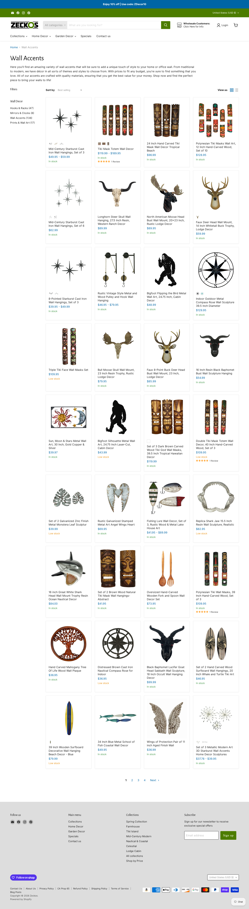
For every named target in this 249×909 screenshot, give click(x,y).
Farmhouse (133, 826)
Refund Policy (80, 888)
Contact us (103, 36)
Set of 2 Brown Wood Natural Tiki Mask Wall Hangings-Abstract (117, 595)
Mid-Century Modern (138, 836)
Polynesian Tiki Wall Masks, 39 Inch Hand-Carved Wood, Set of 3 (215, 595)
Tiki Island (132, 831)
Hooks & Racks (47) (22, 108)
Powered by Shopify (21, 899)
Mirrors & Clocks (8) (22, 113)
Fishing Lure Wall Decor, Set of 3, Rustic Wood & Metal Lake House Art (166, 524)
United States (224, 12)
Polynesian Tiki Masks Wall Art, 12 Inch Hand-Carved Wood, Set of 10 (216, 147)
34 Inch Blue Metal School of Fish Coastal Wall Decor (116, 743)
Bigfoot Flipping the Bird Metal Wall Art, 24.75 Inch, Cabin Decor (166, 297)
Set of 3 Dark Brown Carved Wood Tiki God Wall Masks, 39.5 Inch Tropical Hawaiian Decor (165, 452)
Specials (86, 36)
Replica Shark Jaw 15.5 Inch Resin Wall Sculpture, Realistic (215, 522)
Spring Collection (136, 821)
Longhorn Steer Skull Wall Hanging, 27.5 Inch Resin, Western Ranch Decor (114, 220)
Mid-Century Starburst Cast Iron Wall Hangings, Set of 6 (66, 223)
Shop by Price (134, 860)
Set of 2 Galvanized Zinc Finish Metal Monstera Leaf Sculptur (68, 522)
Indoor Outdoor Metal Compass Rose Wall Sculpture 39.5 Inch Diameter (215, 302)
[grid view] (231, 90)
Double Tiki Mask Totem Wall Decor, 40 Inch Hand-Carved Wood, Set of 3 (214, 444)
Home (14, 47)
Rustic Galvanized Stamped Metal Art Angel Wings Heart (116, 522)
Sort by (50, 90)
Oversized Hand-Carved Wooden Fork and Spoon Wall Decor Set (166, 595)
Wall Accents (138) (21, 118)
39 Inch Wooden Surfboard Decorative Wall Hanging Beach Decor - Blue (66, 750)
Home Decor (40, 36)
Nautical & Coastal (137, 841)
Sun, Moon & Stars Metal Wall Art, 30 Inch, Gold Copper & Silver (67, 444)
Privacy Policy (46, 888)
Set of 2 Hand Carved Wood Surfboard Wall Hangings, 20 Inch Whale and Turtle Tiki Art (215, 670)
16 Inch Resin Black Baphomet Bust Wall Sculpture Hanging (215, 371)
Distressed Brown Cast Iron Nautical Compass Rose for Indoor (115, 670)
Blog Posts (15, 892)
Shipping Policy (99, 888)
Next (153, 780)
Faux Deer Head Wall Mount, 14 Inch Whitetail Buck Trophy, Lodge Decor (215, 225)
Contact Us (16, 888)
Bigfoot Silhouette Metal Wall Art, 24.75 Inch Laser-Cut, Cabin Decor (116, 444)
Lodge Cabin (133, 851)
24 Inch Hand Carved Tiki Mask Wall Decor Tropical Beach (163, 147)
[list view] (236, 90)
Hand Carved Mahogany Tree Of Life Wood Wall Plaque (67, 668)
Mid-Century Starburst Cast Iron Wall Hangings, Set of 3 (66, 150)
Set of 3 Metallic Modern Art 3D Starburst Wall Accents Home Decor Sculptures (214, 750)
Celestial (131, 846)
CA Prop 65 (63, 888)
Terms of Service (120, 888)
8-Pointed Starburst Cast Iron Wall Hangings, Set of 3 (68, 300)
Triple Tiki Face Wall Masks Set (68, 369)
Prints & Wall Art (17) (22, 122)
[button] (223, 25)
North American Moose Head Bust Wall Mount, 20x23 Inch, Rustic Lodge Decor (165, 220)
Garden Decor (64, 36)
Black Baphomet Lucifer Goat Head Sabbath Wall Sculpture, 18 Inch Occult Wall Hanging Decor (166, 672)
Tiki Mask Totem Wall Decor (116, 149)
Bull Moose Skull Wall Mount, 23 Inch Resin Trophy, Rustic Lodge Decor (116, 373)
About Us (31, 888)
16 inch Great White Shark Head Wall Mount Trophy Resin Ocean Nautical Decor (68, 595)
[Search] (165, 25)
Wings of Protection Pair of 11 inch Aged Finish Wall (166, 743)
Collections (17, 36)
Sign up (228, 835)
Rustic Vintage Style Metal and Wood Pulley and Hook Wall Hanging (117, 297)
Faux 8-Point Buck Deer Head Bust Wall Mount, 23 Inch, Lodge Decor (166, 373)
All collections (134, 856)
